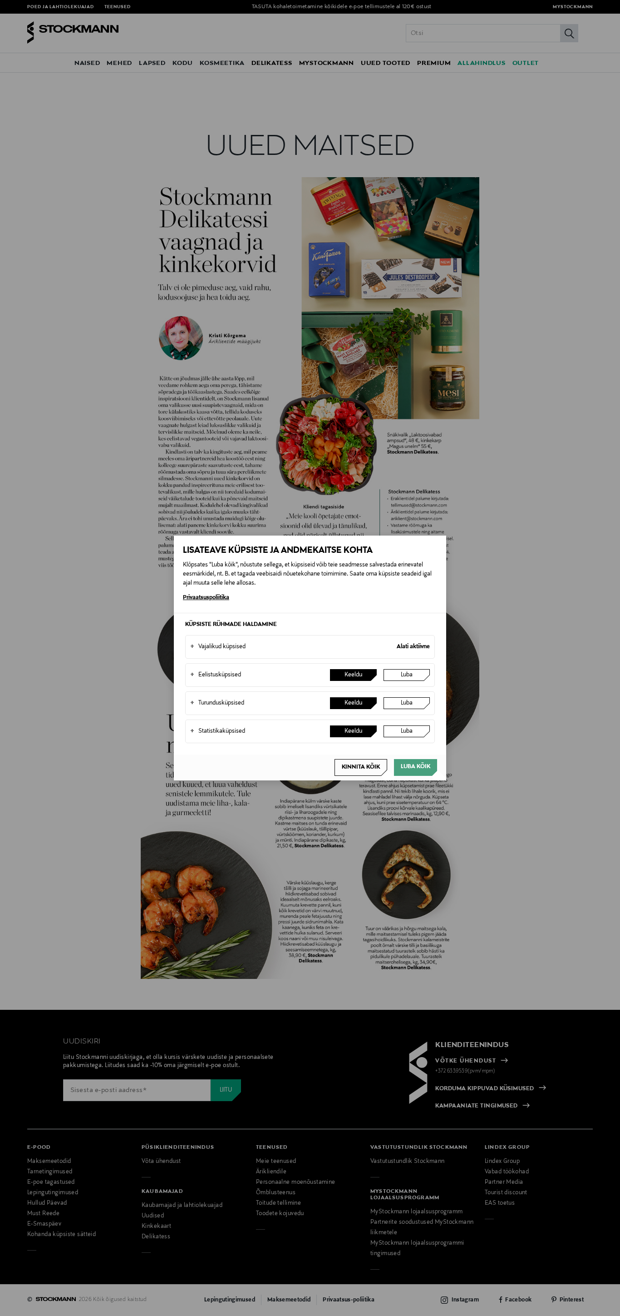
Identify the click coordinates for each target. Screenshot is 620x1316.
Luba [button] (407, 675)
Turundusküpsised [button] (217, 703)
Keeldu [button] (353, 675)
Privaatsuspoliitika (206, 598)
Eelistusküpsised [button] (215, 675)
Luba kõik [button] (415, 767)
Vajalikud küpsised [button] (218, 647)
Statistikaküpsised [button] (217, 731)
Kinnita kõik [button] (361, 767)
